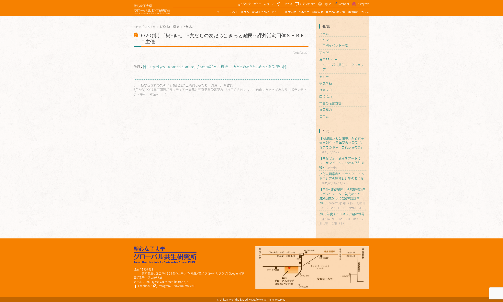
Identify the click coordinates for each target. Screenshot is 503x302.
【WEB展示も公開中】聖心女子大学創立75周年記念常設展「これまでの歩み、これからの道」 (341, 143)
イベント (233, 12)
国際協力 (317, 12)
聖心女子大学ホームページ (258, 4)
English (327, 4)
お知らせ (150, 26)
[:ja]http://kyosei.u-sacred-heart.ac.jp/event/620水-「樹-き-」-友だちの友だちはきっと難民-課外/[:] (214, 66)
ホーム (221, 12)
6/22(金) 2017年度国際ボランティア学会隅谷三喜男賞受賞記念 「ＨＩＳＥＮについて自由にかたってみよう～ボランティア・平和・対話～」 (220, 91)
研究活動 (290, 12)
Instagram (363, 4)
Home (137, 26)
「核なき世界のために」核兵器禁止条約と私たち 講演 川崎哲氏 (185, 85)
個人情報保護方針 (184, 286)
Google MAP (236, 273)
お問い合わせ (308, 4)
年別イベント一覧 (335, 45)
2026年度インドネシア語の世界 (342, 213)
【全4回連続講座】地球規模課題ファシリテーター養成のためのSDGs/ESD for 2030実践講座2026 (342, 196)
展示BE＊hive (260, 12)
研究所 (245, 12)
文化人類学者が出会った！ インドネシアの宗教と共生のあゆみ (341, 176)
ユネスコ (304, 12)
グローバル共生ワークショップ (343, 67)
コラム (365, 12)
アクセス (287, 4)
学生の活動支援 (335, 12)
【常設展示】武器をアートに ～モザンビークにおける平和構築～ (341, 163)
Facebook (344, 4)
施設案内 (353, 12)
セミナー (277, 12)
